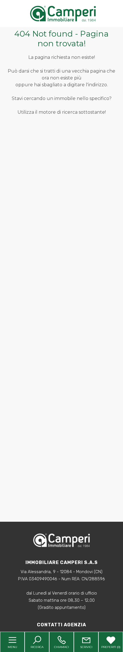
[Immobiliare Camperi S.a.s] (63, 13)
